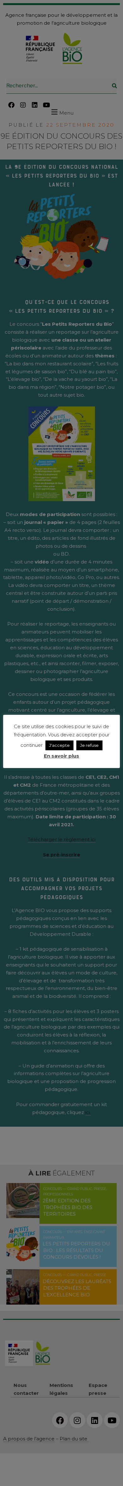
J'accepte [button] (59, 745)
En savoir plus (61, 756)
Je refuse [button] (89, 745)
